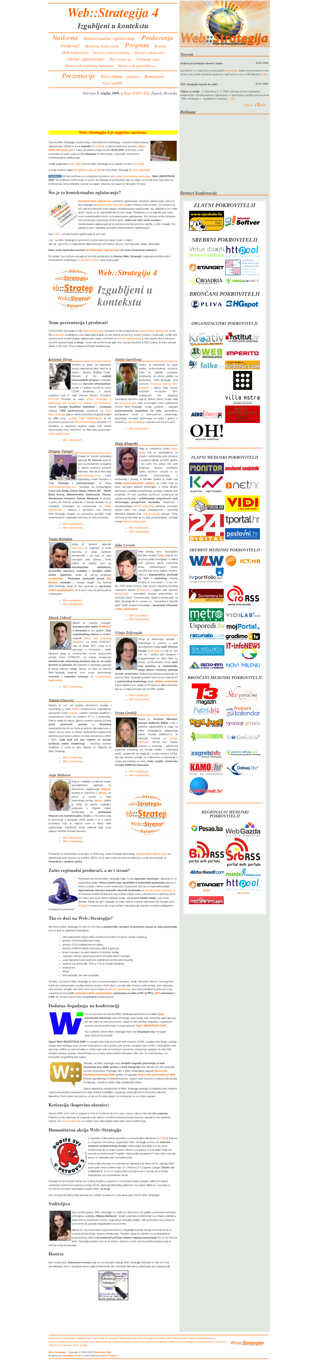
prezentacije (230, 70)
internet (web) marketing (110, 204)
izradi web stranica (88, 260)
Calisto (75, 709)
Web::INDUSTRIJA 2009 (151, 1025)
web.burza (78, 547)
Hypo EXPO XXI (136, 92)
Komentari (154, 76)
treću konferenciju (71, 1121)
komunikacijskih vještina (139, 483)
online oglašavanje (59, 433)
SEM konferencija (75, 52)
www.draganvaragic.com (62, 486)
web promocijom (127, 403)
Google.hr (83, 905)
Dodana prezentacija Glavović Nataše (201, 63)
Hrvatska (98, 146)
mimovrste (122, 593)
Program (137, 44)
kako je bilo (94, 170)
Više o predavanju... (73, 527)
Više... (265, 74)
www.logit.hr (155, 650)
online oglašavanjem (61, 590)
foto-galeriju (79, 170)
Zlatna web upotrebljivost (137, 65)
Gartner (73, 713)
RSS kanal (138, 164)
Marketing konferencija (102, 45)
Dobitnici (133, 76)
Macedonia (243, 892)
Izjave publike (112, 82)
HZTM (161, 1138)
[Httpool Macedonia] (243, 890)
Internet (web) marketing (111, 52)
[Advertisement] (113, 114)
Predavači (70, 45)
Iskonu (102, 792)
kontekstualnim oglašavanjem (94, 993)
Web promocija (120, 59)
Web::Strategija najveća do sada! (199, 84)
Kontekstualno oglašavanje (109, 38)
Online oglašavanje (85, 59)
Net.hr (98, 800)
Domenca (143, 589)
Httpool (105, 789)
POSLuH (53, 399)
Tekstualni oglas (148, 59)
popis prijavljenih (141, 170)
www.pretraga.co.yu (89, 475)
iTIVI (166, 582)
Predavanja (157, 37)
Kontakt (160, 45)
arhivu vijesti (75, 164)
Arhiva (248, 105)
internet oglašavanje (128, 338)
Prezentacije (79, 75)
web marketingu (136, 422)
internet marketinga (144, 506)
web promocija (151, 513)
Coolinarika (55, 578)
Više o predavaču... (73, 440)
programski (58, 334)
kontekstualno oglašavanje (102, 250)
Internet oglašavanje (149, 52)
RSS (262, 105)
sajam (160, 1014)
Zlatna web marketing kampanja (89, 65)
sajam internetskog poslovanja (133, 176)
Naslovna (65, 37)
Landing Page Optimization (84, 418)
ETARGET (105, 626)
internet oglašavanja (134, 521)
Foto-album (111, 76)
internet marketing (84, 422)
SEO (57, 234)
